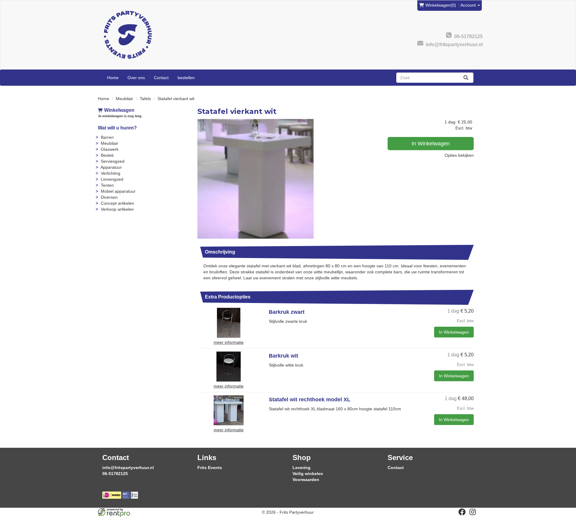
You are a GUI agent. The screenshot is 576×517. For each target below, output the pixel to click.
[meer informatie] (229, 322)
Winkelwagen (119, 110)
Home (112, 77)
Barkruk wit (283, 356)
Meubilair (124, 98)
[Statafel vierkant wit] (257, 179)
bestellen (186, 77)
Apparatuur (111, 167)
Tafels (145, 98)
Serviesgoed (112, 161)
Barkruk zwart (286, 312)
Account (468, 5)
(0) (440, 5)
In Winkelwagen (431, 144)
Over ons (136, 77)
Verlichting (110, 173)
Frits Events (209, 467)
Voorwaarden (305, 479)
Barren (107, 137)
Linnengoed (112, 179)
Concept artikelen (117, 203)
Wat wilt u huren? (117, 127)
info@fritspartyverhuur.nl (128, 467)
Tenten (107, 185)
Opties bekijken (459, 155)
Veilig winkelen (307, 473)
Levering (301, 467)
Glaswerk (109, 149)
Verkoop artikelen (117, 209)
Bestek (107, 155)
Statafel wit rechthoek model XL (309, 400)
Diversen (109, 197)
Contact (161, 77)
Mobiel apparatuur (118, 191)
